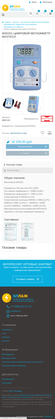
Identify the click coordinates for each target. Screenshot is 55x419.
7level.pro (48, 416)
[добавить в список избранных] (42, 132)
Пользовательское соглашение (14, 366)
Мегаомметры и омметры (13, 27)
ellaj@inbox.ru (16, 311)
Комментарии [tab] (13, 170)
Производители (8, 354)
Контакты (5, 341)
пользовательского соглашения (19, 397)
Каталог (16, 22)
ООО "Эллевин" (16, 391)
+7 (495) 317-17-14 (21, 306)
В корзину (25, 153)
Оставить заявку (25, 279)
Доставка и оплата (9, 358)
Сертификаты (7, 330)
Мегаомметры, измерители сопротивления (20, 24)
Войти (34, 2)
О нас (4, 333)
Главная (7, 22)
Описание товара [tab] (14, 165)
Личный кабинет (8, 379)
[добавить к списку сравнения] (50, 132)
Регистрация (47, 2)
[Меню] (3, 14)
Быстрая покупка (25, 147)
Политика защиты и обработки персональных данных (22, 362)
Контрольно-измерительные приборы (35, 22)
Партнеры (6, 337)
